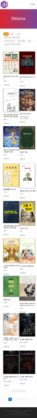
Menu (32, 5)
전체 (6, 34)
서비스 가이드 (28, 410)
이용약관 (8, 410)
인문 (18, 34)
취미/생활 (21, 41)
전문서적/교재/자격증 (12, 44)
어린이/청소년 (10, 41)
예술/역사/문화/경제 (12, 37)
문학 (12, 34)
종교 (29, 41)
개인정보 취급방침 (18, 410)
